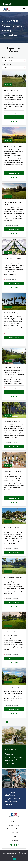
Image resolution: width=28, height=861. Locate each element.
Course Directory (14, 825)
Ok (14, 858)
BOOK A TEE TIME (14, 117)
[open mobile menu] (24, 9)
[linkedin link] (6, 3)
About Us (14, 821)
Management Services (14, 829)
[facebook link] (3, 3)
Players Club (14, 833)
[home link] (14, 815)
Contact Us (14, 840)
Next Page (19, 722)
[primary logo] (6, 9)
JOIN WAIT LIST (14, 121)
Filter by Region (6, 64)
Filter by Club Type (7, 57)
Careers (14, 836)
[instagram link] (10, 3)
